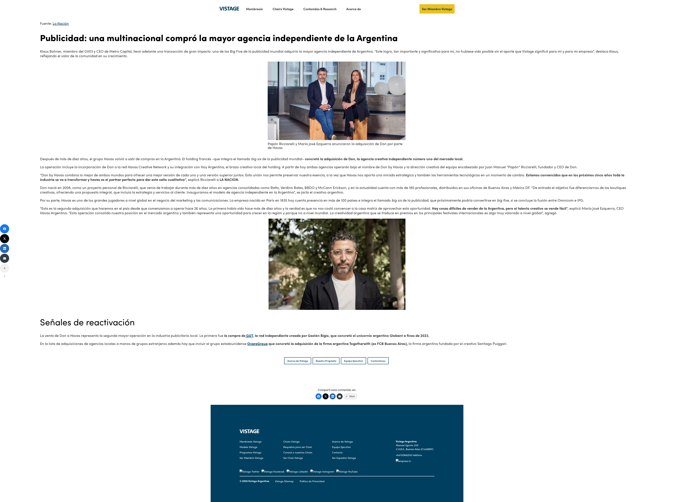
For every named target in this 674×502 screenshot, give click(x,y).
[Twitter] (326, 396)
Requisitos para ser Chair (297, 447)
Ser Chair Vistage (293, 458)
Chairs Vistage (283, 9)
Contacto (337, 452)
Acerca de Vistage (297, 361)
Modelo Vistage (248, 447)
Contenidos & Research (319, 9)
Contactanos (378, 361)
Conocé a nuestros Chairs (297, 452)
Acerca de (353, 9)
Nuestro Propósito (326, 361)
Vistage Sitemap (284, 481)
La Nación (61, 23)
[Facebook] (319, 396)
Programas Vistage (250, 452)
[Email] (340, 396)
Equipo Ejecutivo (353, 361)
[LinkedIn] (333, 396)
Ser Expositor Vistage (344, 458)
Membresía (254, 9)
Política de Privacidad (312, 481)
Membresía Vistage (251, 441)
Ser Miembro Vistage (437, 9)
